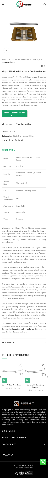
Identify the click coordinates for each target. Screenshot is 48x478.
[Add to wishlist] (20, 365)
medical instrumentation (23, 329)
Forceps (17, 388)
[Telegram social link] (22, 140)
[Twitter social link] (12, 140)
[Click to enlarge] (6, 50)
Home (4, 59)
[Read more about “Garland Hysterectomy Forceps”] (27, 380)
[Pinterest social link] (15, 140)
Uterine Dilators (8, 62)
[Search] (44, 4)
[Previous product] (39, 66)
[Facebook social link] (9, 140)
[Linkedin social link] (18, 140)
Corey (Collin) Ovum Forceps (12, 385)
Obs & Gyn (36, 59)
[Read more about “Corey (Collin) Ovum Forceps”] (4, 380)
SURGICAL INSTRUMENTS (19, 59)
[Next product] (45, 66)
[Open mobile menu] (3, 4)
